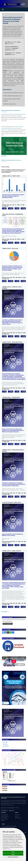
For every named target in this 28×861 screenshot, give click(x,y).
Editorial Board (17, 817)
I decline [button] (13, 854)
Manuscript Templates (5, 816)
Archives (16, 816)
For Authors (5, 744)
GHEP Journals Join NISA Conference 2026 (10, 110)
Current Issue (17, 814)
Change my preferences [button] (13, 856)
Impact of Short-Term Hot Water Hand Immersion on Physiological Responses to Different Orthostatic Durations (13, 430)
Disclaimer (3, 820)
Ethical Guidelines (4, 819)
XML (17, 208)
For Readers (5, 742)
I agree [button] (13, 851)
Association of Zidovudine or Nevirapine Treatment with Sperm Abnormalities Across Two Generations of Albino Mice (13, 484)
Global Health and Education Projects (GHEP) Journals (13, 114)
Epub (24, 496)
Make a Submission (8, 623)
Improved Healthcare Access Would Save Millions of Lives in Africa (12, 534)
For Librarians (6, 746)
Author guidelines (4, 817)
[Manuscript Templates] (14, 646)
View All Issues (4, 611)
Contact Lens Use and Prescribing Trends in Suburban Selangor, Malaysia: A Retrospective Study (13, 196)
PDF (5, 208)
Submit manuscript (4, 814)
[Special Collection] (14, 687)
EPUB (24, 208)
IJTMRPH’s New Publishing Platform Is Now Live (11, 160)
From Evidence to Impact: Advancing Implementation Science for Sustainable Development (12, 128)
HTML (11, 208)
